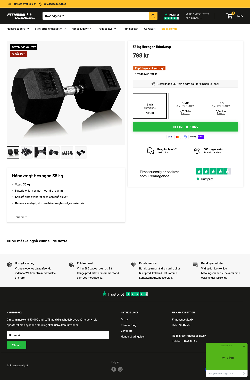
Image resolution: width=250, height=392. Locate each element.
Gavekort (149, 28)
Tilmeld (16, 345)
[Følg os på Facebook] (113, 368)
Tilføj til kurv (185, 127)
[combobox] (96, 16)
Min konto (192, 18)
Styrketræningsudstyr (48, 28)
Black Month (169, 28)
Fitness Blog (128, 325)
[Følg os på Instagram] (120, 368)
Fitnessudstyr (80, 28)
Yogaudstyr (105, 28)
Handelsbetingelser (133, 336)
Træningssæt (130, 28)
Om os (125, 319)
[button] (150, 108)
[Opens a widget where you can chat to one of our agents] (227, 360)
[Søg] (153, 16)
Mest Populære (16, 28)
